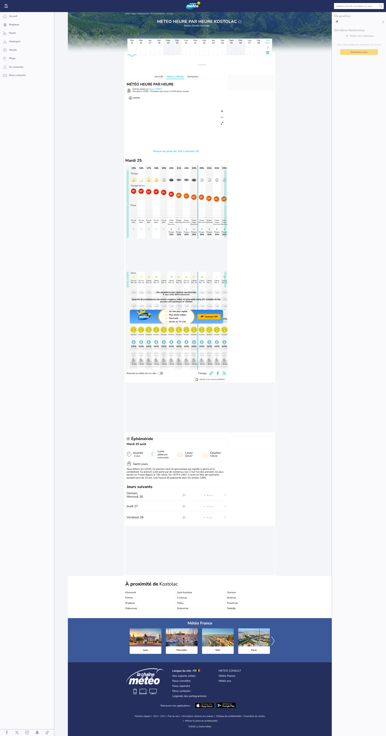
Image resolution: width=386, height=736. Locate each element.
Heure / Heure (175, 76)
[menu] (6, 6)
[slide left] (128, 204)
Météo (127, 14)
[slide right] (225, 204)
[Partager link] (211, 373)
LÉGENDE (136, 98)
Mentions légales (143, 716)
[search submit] (381, 6)
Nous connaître (181, 681)
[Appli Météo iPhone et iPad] (204, 705)
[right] (273, 641)
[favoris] (240, 21)
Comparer (192, 76)
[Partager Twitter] (224, 373)
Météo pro (225, 681)
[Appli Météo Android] (226, 705)
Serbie (134, 14)
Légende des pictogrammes (189, 696)
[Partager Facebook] (218, 373)
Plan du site (173, 716)
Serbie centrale (143, 14)
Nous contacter (181, 691)
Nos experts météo (184, 676)
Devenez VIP (211, 316)
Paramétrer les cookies (254, 716)
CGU (155, 716)
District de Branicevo (157, 14)
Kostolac (170, 14)
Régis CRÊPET (155, 89)
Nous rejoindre (181, 686)
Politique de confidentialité (228, 716)
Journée (158, 76)
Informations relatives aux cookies (197, 716)
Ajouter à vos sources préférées (212, 379)
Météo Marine (227, 676)
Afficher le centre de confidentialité (201, 721)
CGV (162, 716)
